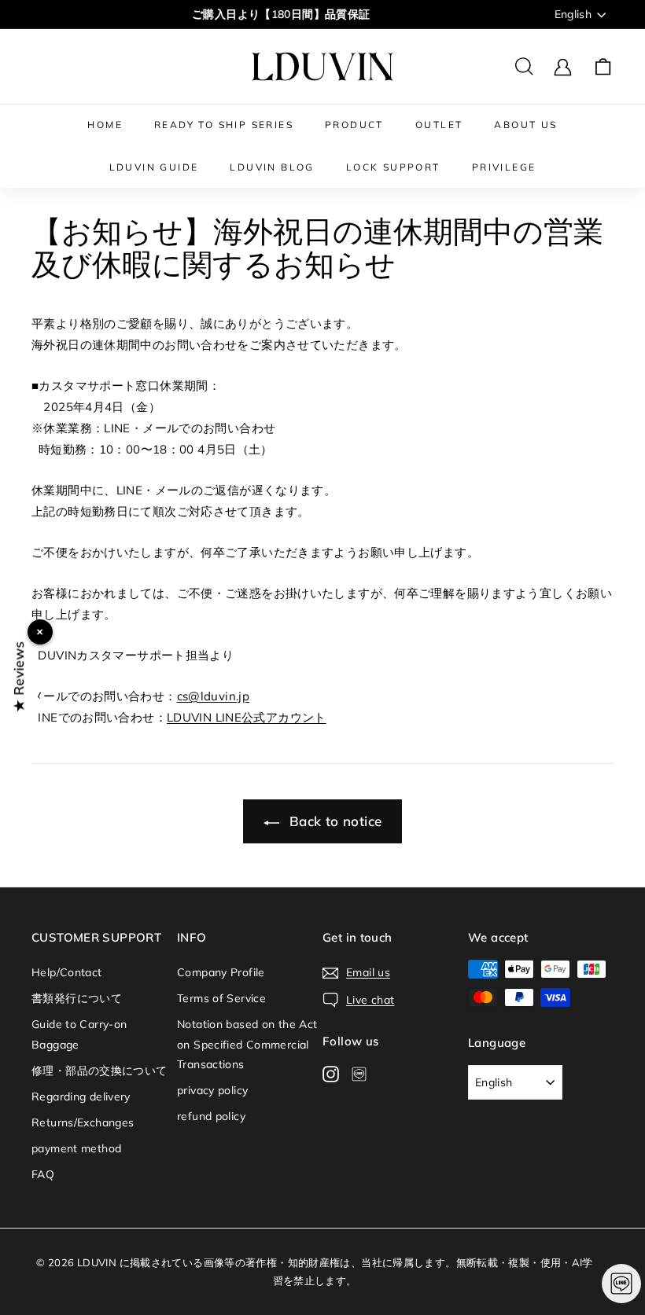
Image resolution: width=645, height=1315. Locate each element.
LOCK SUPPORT (393, 167)
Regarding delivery (81, 1096)
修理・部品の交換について (99, 1070)
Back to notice (334, 821)
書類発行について (76, 998)
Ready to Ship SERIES (223, 124)
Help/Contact (66, 972)
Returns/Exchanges (82, 1122)
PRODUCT (354, 124)
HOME (105, 124)
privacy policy (212, 1090)
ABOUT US (525, 124)
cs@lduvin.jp (213, 696)
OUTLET (439, 124)
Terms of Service (221, 998)
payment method (76, 1148)
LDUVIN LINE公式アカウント (246, 717)
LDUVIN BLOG (272, 167)
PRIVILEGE (504, 167)
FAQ (42, 1174)
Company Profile (221, 972)
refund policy (211, 1116)
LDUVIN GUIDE (154, 167)
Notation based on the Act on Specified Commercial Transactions (247, 1044)
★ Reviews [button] (18, 676)
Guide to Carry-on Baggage (79, 1034)
